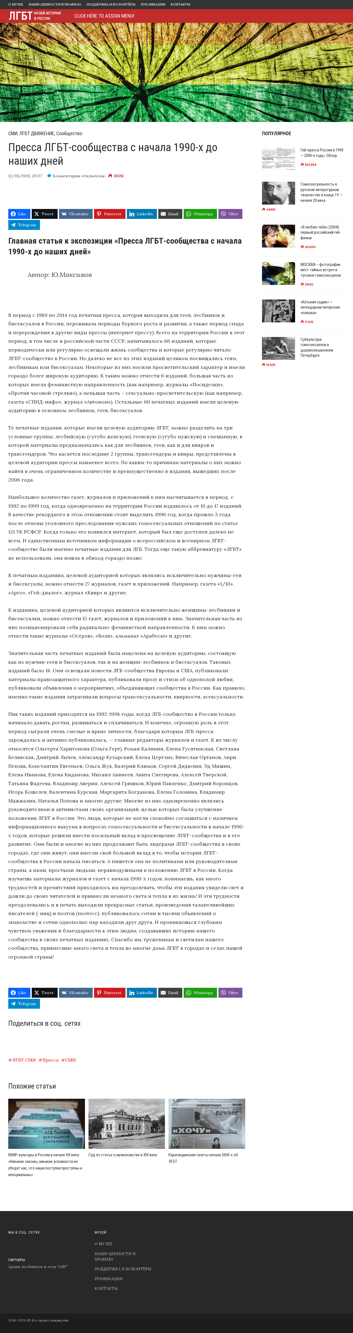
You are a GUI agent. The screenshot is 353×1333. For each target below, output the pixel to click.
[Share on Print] (193, 196)
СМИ (70, 1060)
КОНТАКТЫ (180, 4)
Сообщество (69, 133)
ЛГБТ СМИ (24, 1060)
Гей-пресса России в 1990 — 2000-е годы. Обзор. (322, 153)
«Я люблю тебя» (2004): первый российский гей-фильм (321, 232)
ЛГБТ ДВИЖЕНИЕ (36, 133)
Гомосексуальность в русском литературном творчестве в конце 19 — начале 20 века (321, 192)
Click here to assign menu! (104, 16)
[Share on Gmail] (169, 196)
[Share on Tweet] (69, 196)
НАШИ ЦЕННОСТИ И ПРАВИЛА (55, 4)
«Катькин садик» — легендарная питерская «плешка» (320, 307)
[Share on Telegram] (144, 196)
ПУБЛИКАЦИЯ (153, 4)
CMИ (12, 133)
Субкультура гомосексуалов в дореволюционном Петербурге (317, 347)
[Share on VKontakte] (45, 196)
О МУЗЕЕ (15, 4)
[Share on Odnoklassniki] (94, 196)
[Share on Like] (20, 196)
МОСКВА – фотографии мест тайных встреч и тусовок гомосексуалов (321, 270)
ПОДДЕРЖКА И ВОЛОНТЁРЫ (111, 4)
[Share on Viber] (119, 196)
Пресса (50, 1060)
